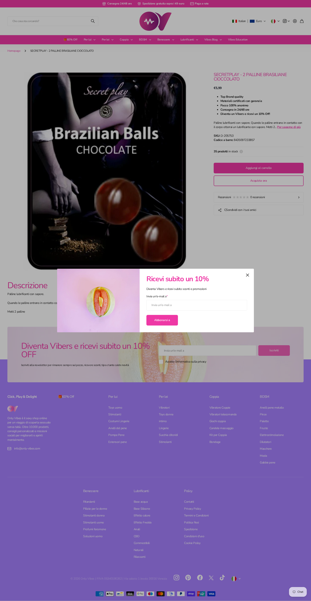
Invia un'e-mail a (157, 296)
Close (247, 275)
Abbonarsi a (162, 320)
